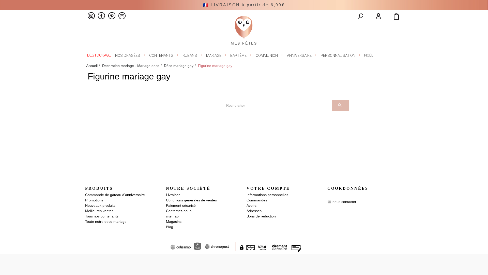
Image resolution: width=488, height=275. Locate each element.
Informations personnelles (267, 195)
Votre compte (268, 188)
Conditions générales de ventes (191, 200)
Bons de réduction (261, 216)
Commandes (257, 200)
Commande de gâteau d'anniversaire (115, 195)
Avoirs (251, 205)
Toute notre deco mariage (106, 221)
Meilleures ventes (99, 211)
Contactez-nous (178, 211)
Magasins (173, 221)
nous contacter (344, 202)
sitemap (172, 216)
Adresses (254, 211)
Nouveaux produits (100, 205)
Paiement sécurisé (181, 205)
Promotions (94, 200)
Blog (169, 227)
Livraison (173, 195)
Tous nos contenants (101, 216)
